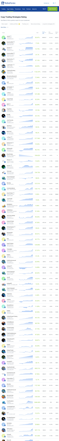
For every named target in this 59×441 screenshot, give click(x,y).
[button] (8, 3)
